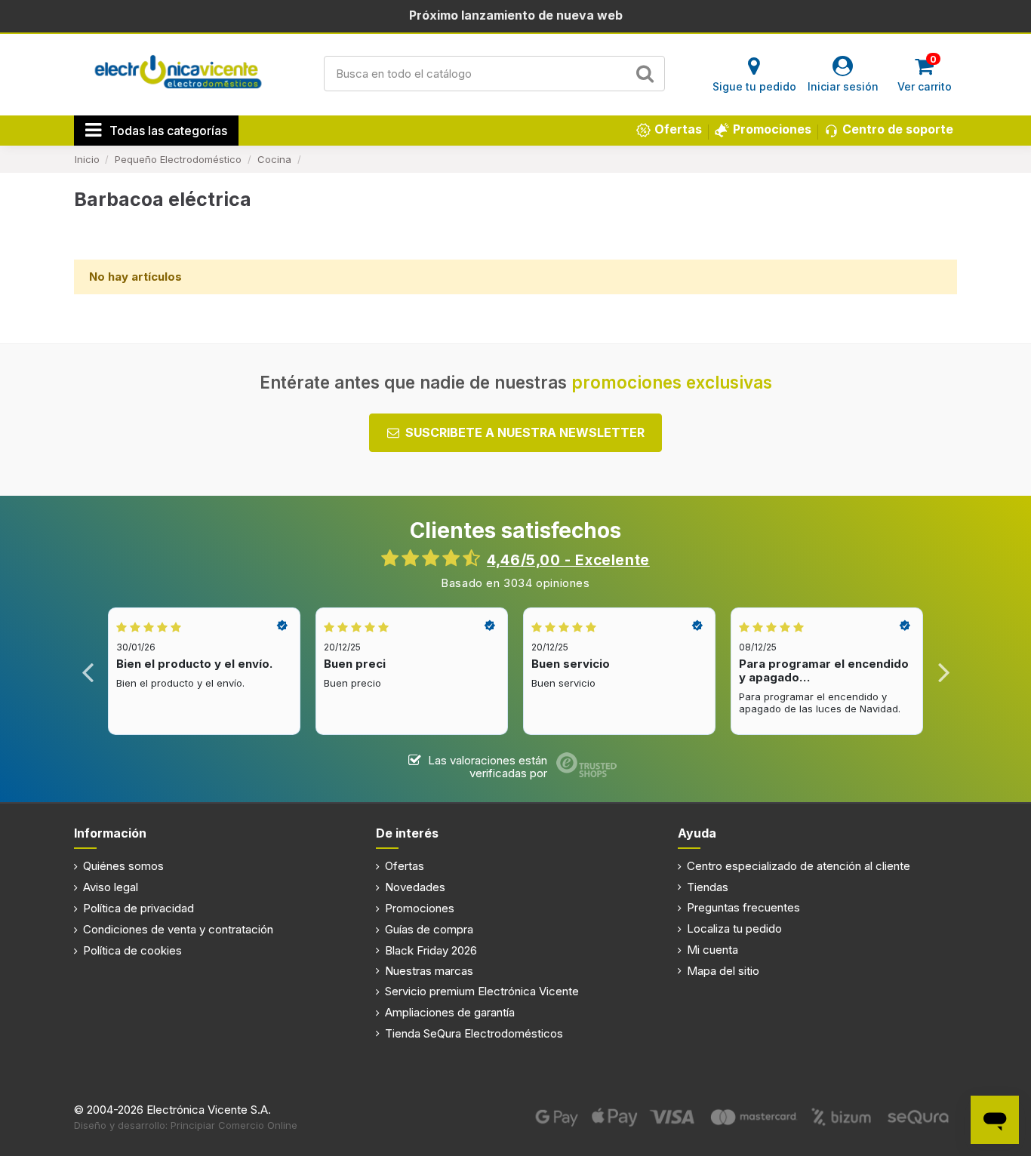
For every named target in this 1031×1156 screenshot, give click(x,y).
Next (943, 671)
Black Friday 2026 (431, 950)
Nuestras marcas (429, 971)
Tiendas (707, 887)
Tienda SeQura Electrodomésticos (474, 1033)
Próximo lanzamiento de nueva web (516, 15)
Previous (88, 671)
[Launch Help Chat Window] (995, 1120)
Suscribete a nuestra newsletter (525, 432)
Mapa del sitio (723, 971)
